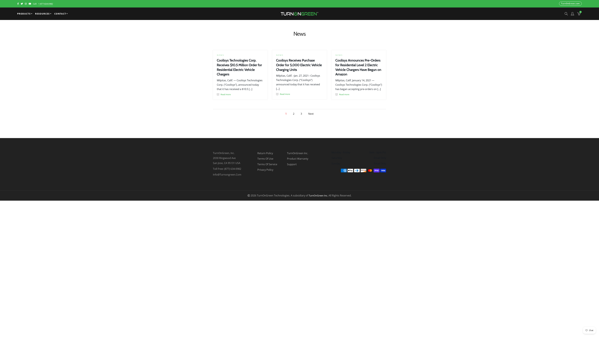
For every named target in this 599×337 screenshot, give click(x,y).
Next (311, 113)
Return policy (265, 153)
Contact (60, 13)
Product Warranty (297, 158)
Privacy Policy (265, 169)
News (220, 55)
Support (292, 164)
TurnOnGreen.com (570, 3)
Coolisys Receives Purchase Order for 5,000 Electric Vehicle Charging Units (299, 65)
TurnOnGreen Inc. (297, 153)
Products (24, 13)
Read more (225, 94)
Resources (42, 13)
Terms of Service (267, 164)
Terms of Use (265, 158)
